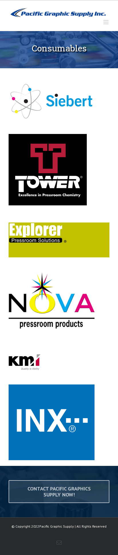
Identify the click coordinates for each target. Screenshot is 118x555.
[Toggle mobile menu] (106, 22)
